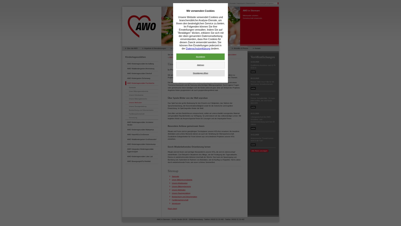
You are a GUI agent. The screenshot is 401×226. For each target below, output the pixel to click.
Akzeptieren (200, 57)
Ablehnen (200, 65)
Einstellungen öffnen (200, 73)
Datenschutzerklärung (198, 48)
